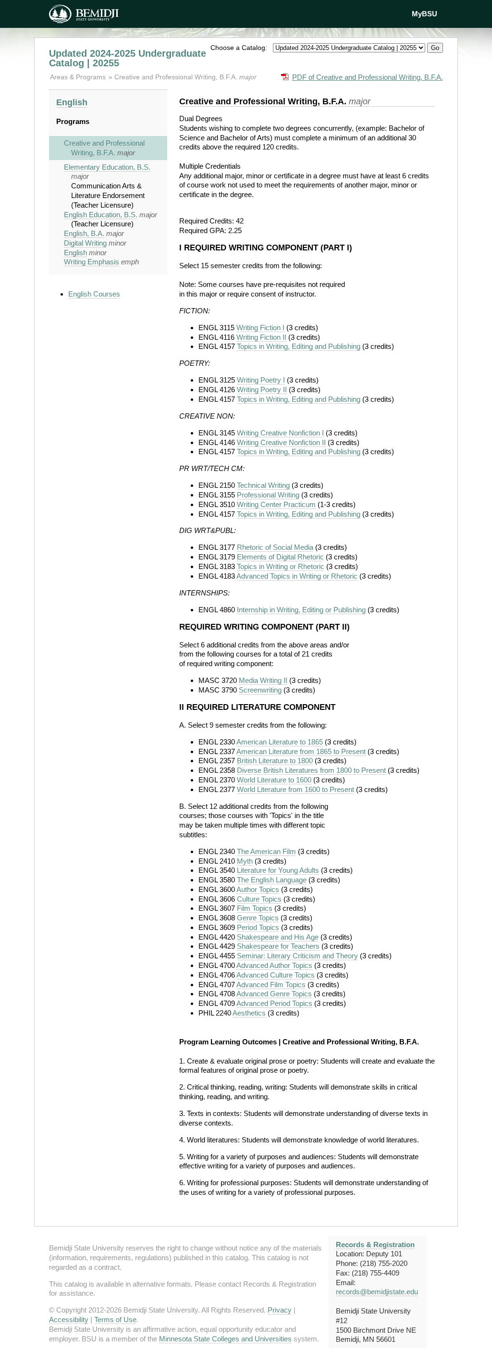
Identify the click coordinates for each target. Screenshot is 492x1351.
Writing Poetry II (262, 389)
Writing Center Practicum (276, 504)
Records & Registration (375, 1244)
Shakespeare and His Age (278, 937)
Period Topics (258, 927)
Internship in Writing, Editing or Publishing (301, 610)
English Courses (94, 294)
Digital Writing (85, 243)
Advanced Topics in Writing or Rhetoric (296, 576)
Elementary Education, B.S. (107, 167)
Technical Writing (263, 485)
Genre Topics (258, 918)
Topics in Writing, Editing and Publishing (298, 346)
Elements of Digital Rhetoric (280, 557)
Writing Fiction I (260, 327)
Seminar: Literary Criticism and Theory (297, 956)
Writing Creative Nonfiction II (281, 442)
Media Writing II (263, 680)
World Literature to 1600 (274, 780)
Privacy (280, 1310)
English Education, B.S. (100, 215)
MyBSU (424, 14)
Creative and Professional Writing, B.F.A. (176, 77)
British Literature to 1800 (275, 760)
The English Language (272, 880)
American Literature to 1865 (279, 742)
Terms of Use (115, 1319)
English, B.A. (84, 233)
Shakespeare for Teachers (278, 946)
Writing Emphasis (91, 262)
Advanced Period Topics (274, 1003)
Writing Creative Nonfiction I (280, 433)
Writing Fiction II (261, 337)
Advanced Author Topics (274, 965)
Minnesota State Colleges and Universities (225, 1339)
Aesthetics (249, 1013)
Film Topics (254, 908)
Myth (245, 861)
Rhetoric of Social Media (275, 547)
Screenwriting (260, 690)
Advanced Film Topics (271, 984)
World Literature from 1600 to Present (295, 789)
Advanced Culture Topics (275, 975)
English (71, 102)
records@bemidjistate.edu (377, 1292)
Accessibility (68, 1319)
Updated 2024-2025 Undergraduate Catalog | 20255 (127, 58)
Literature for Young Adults (278, 870)
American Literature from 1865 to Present (301, 751)
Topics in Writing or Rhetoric (280, 566)
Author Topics (257, 889)
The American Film (266, 851)
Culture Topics (259, 899)
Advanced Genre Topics (274, 994)
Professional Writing (268, 495)
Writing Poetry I (261, 380)
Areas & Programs (79, 77)
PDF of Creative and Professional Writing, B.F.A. (367, 77)
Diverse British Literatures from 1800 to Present (311, 770)
